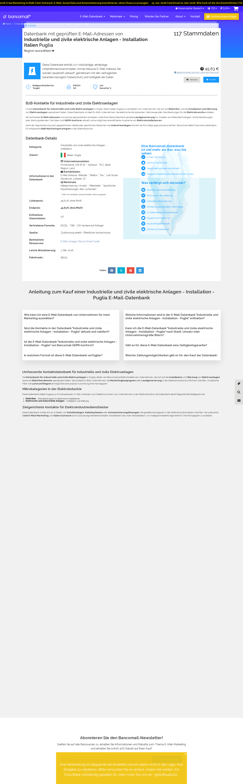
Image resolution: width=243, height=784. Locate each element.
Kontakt (195, 16)
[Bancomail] (17, 19)
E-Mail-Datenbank (91, 16)
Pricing (134, 16)
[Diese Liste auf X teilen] (121, 270)
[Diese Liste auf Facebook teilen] (112, 270)
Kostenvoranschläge (223, 16)
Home (8, 24)
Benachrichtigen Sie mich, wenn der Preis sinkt (197, 72)
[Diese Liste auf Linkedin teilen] (140, 270)
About (179, 16)
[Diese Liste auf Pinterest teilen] (130, 270)
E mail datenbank (22, 24)
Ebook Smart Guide (89, 241)
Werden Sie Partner (157, 16)
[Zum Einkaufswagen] (235, 9)
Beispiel (193, 79)
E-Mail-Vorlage (69, 241)
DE (212, 8)
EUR (225, 8)
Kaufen (212, 79)
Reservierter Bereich (189, 8)
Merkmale (116, 16)
